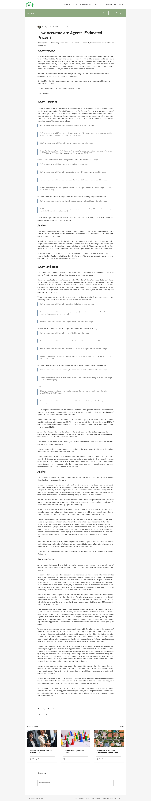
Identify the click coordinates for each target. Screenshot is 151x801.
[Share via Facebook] (38, 709)
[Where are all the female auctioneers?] (42, 738)
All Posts (30, 13)
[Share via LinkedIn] (49, 709)
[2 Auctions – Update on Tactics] (75, 738)
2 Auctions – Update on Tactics (74, 751)
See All (121, 726)
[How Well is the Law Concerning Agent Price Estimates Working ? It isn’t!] (109, 738)
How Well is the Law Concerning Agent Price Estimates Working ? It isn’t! (107, 751)
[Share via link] (54, 709)
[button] (85, 4)
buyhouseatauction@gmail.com (109, 798)
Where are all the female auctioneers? (41, 751)
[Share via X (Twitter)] (43, 709)
